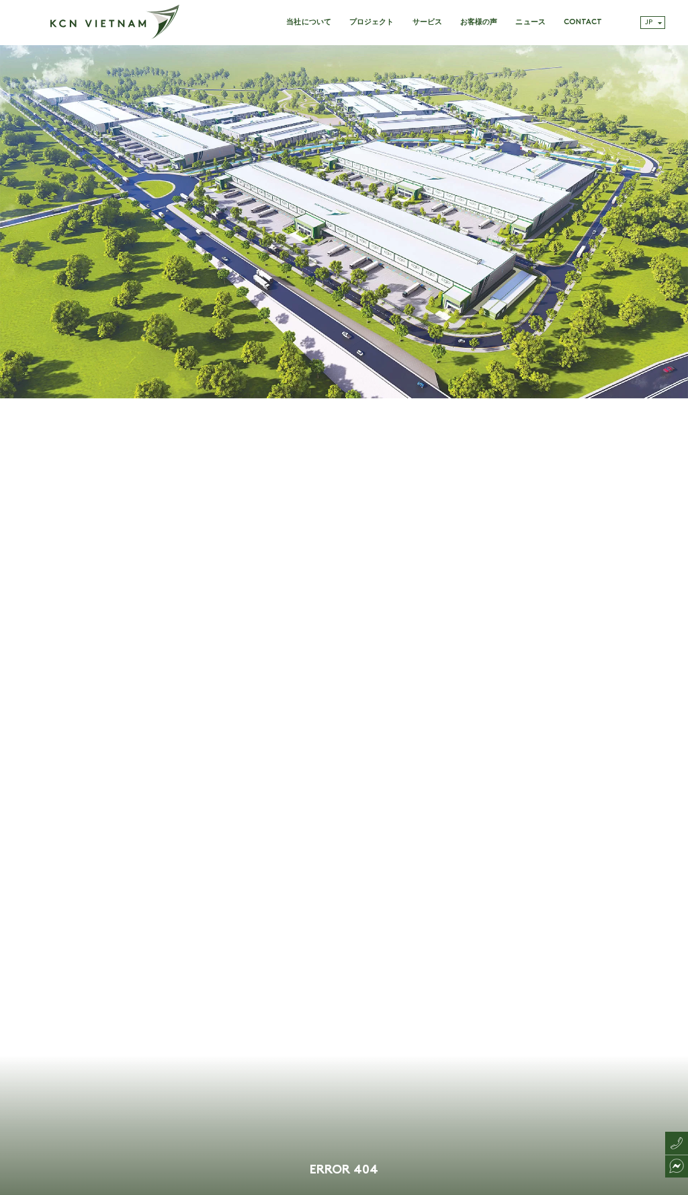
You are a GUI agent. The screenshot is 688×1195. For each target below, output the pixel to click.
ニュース (530, 22)
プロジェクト (371, 22)
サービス (427, 22)
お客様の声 (479, 22)
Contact (583, 22)
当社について (308, 22)
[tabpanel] (344, 620)
